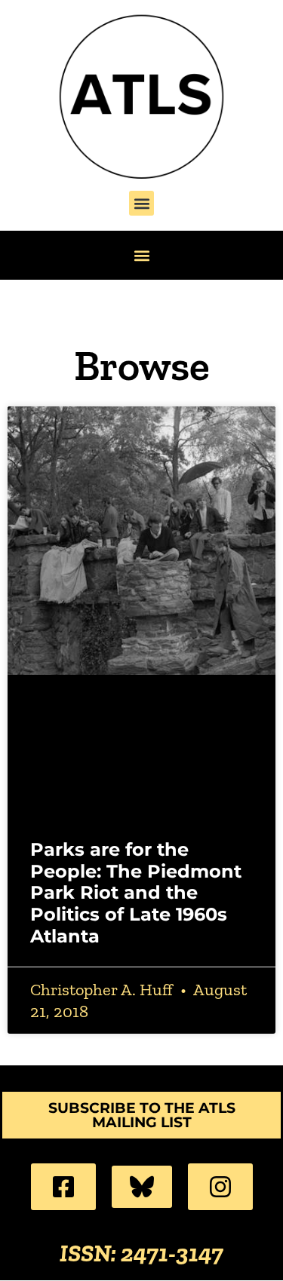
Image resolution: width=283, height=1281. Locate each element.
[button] (141, 203)
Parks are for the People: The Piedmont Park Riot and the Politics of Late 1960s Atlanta (135, 892)
